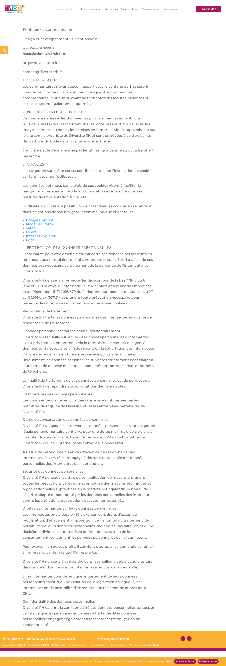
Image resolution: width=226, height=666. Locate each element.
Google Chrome (39, 220)
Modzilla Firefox (39, 224)
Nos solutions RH (64, 9)
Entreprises (111, 9)
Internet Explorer (41, 236)
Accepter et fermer (185, 661)
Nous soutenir (170, 9)
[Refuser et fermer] (222, 661)
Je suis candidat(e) (91, 9)
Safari (31, 228)
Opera (31, 232)
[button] (4, 50)
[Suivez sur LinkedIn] (189, 638)
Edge (30, 240)
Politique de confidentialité (144, 645)
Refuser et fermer (208, 661)
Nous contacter (150, 9)
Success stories (130, 9)
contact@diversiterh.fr (113, 639)
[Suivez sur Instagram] (182, 638)
